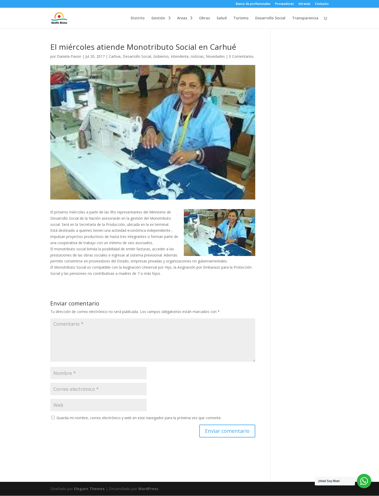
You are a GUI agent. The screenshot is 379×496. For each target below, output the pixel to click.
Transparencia (305, 18)
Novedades (215, 56)
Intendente (180, 56)
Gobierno (161, 56)
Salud (222, 18)
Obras (204, 18)
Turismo (241, 18)
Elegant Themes (89, 488)
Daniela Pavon (69, 56)
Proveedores (284, 4)
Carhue (115, 56)
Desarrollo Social (270, 18)
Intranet (304, 4)
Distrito (138, 18)
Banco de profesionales (253, 4)
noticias (197, 56)
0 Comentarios (241, 56)
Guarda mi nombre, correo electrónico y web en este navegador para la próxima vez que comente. (138, 417)
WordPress (148, 488)
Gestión (158, 18)
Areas (182, 18)
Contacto (322, 4)
